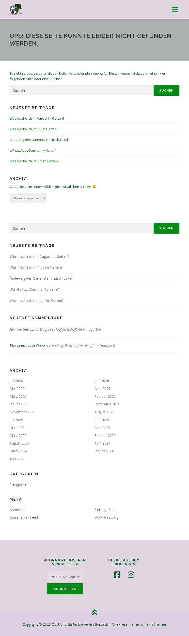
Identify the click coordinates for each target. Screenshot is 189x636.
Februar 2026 (105, 396)
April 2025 (102, 427)
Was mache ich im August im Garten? (37, 118)
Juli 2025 (16, 419)
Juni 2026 (101, 380)
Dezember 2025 (107, 404)
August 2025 (104, 412)
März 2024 (18, 451)
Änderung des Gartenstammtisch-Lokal (39, 139)
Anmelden (18, 509)
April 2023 (17, 459)
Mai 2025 (17, 427)
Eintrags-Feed (105, 509)
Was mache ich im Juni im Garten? (34, 161)
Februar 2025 (105, 435)
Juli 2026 (16, 380)
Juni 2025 (101, 419)
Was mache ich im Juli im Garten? (34, 129)
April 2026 (102, 388)
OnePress (119, 624)
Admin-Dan (19, 329)
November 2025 (22, 412)
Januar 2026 (19, 404)
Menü (175, 9)
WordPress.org (106, 517)
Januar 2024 (103, 451)
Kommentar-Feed (24, 517)
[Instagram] (131, 574)
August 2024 (20, 443)
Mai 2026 (17, 388)
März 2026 (18, 396)
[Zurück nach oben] (94, 613)
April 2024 (102, 443)
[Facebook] (117, 574)
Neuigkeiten (19, 484)
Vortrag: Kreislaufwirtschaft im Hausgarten (67, 329)
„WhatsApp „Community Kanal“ (33, 150)
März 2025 (18, 435)
